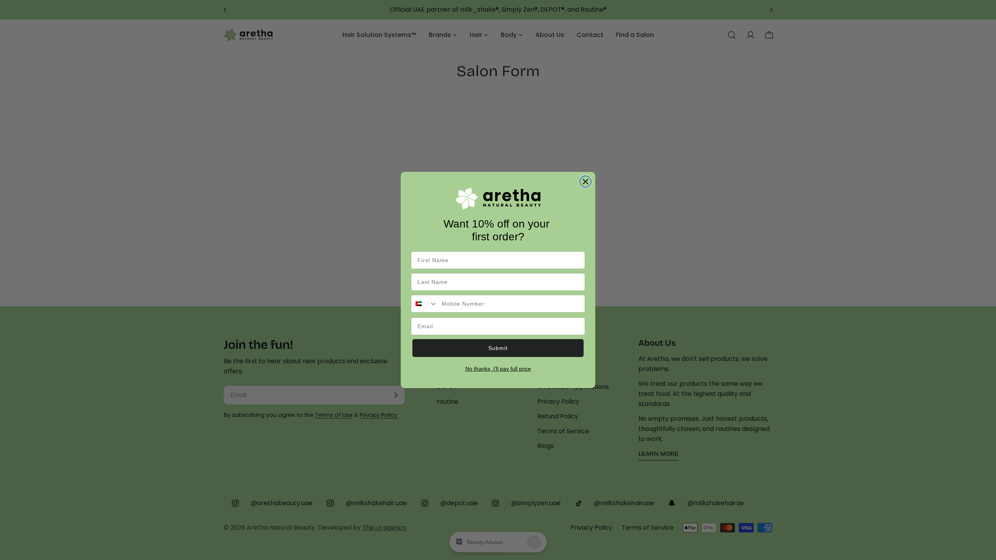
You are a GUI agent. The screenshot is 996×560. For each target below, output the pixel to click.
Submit (498, 348)
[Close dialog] (585, 181)
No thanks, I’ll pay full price (498, 369)
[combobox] (424, 303)
